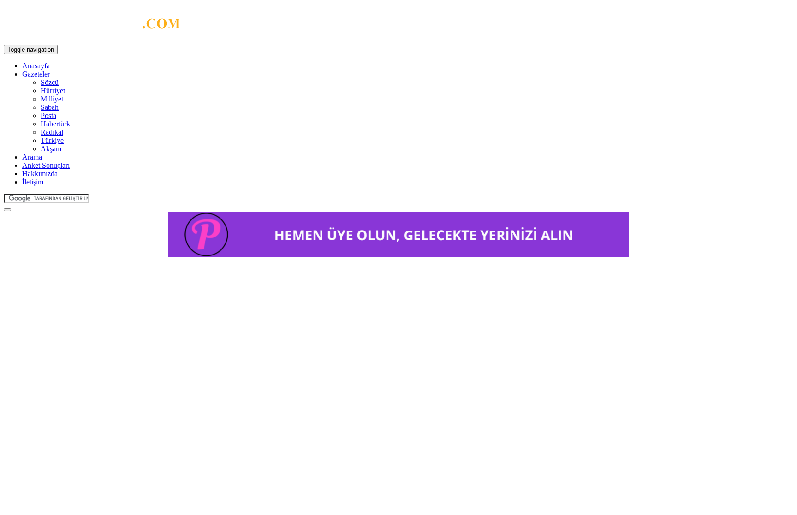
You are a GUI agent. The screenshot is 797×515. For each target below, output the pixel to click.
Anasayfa (36, 66)
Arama (32, 157)
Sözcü (50, 82)
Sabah (50, 107)
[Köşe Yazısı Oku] (92, 26)
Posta (48, 115)
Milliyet (52, 99)
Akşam (51, 149)
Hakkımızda (40, 174)
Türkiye (52, 140)
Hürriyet (53, 91)
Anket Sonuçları (46, 165)
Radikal (52, 132)
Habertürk (55, 124)
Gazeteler (36, 74)
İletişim (32, 182)
